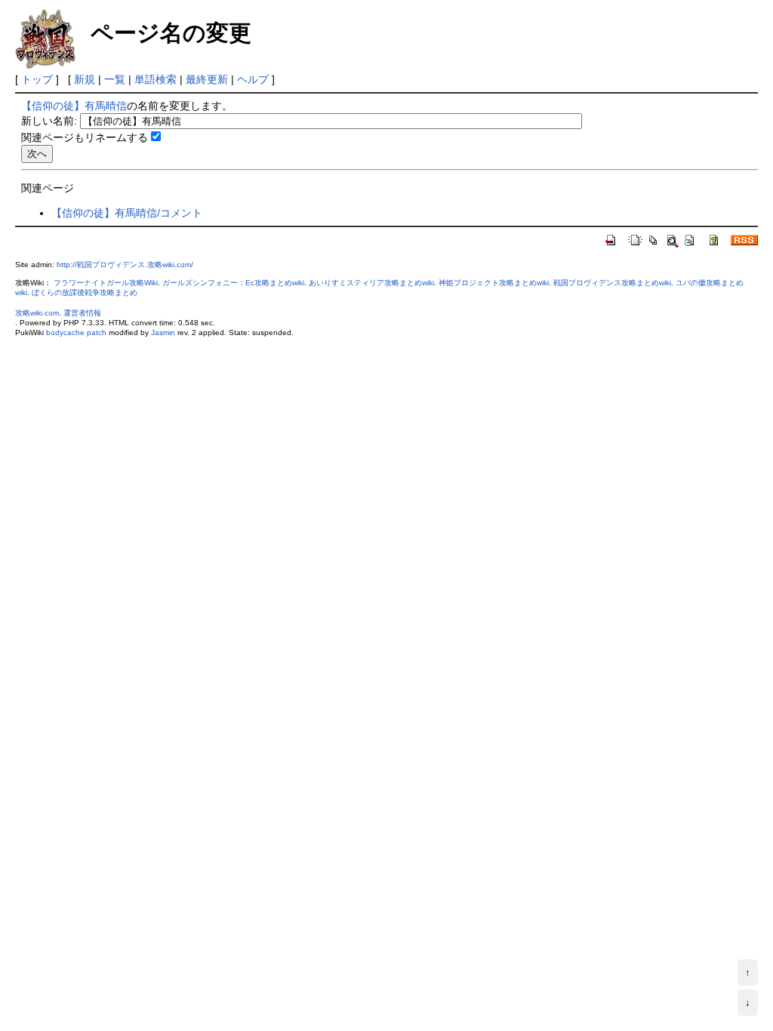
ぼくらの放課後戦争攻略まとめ (84, 292)
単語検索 (155, 79)
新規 (84, 79)
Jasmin (163, 332)
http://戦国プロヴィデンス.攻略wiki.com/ (125, 264)
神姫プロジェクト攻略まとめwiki (494, 283)
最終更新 (207, 79)
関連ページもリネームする (84, 137)
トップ (37, 79)
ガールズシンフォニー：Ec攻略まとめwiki (233, 283)
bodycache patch (76, 332)
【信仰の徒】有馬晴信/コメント (126, 213)
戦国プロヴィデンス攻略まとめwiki (612, 283)
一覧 (114, 79)
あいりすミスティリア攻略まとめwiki (371, 283)
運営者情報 (82, 313)
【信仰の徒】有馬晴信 (74, 106)
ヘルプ (253, 79)
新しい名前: (49, 121)
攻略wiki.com (37, 313)
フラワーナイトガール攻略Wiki (106, 283)
